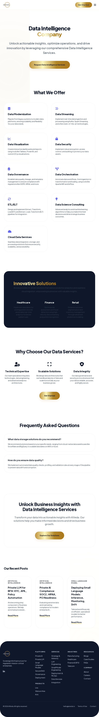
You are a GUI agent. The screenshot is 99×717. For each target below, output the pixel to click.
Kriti (36, 694)
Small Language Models (39, 665)
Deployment (40, 678)
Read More (13, 615)
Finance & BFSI (73, 663)
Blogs (86, 656)
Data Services (56, 679)
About (86, 672)
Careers (87, 675)
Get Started (83, 5)
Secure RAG (40, 671)
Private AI (38, 656)
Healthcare (72, 659)
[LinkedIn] (4, 671)
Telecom (71, 666)
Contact (87, 678)
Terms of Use (82, 706)
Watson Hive (40, 691)
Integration (55, 682)
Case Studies (89, 659)
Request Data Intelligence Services (49, 65)
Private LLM (39, 659)
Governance (40, 674)
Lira (36, 688)
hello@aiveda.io (69, 706)
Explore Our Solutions (49, 535)
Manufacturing (73, 656)
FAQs (86, 663)
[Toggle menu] (95, 5)
